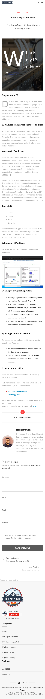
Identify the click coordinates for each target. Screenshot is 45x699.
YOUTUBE (23, 683)
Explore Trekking (8, 657)
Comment (6, 477)
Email (4, 510)
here (34, 406)
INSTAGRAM (19, 683)
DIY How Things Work (10, 642)
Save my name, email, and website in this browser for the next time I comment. (20, 536)
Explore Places (8, 652)
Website (5, 523)
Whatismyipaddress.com (17, 391)
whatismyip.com (14, 395)
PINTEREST (26, 683)
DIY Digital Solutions (22, 418)
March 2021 (7, 674)
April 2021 (6, 669)
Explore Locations (9, 647)
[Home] (7, 25)
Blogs (4, 631)
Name (4, 497)
